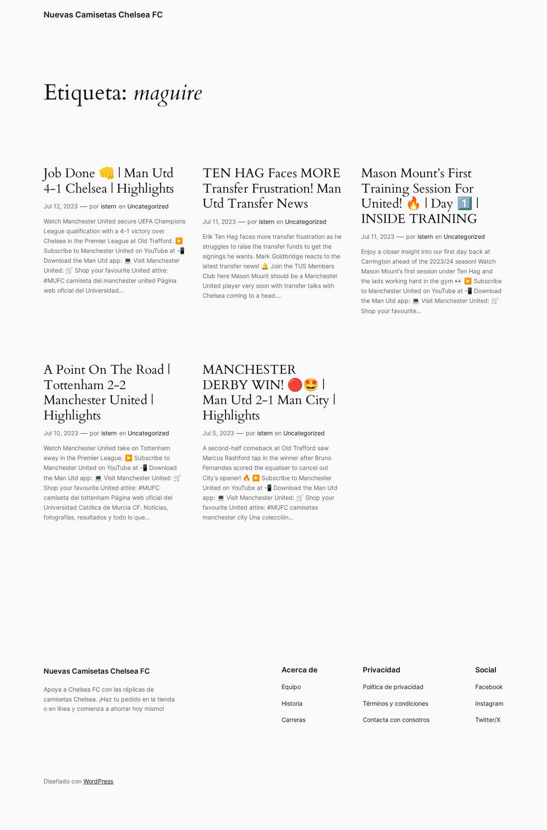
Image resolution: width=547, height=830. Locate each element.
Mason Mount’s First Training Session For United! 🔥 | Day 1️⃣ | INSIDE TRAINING (420, 196)
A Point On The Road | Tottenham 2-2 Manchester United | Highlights (107, 393)
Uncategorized (148, 206)
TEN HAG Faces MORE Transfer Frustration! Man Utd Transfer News (272, 189)
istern (108, 206)
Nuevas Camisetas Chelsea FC (103, 14)
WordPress (98, 781)
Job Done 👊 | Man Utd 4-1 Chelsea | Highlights (109, 181)
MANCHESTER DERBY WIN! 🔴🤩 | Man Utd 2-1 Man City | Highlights (269, 393)
